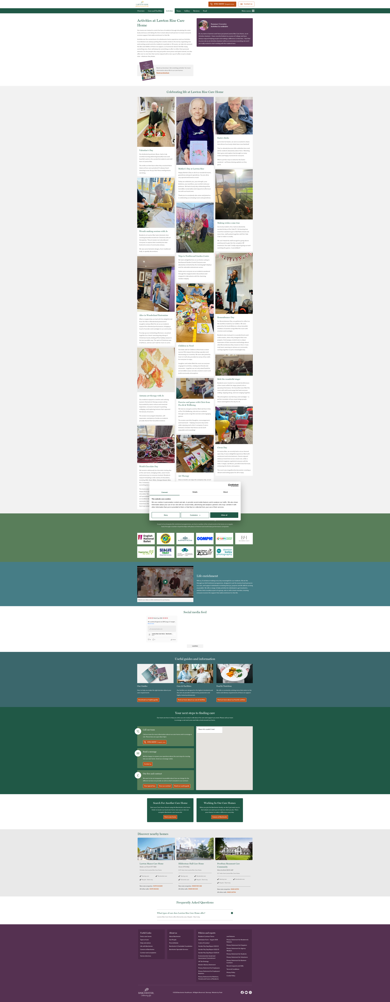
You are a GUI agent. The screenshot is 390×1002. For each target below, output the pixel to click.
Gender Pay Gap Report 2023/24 (208, 952)
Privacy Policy (231, 972)
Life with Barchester (146, 946)
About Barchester (175, 936)
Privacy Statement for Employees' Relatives (209, 972)
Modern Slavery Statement (207, 964)
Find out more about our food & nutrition (231, 700)
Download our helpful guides (148, 700)
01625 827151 (235, 889)
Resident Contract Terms (206, 936)
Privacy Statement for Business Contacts (236, 961)
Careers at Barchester (219, 817)
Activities (169, 11)
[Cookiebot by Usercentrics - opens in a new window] (229, 485)
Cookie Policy (231, 975)
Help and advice (145, 943)
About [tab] (225, 492)
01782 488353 (219, 4)
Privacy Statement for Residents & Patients (237, 941)
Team (178, 11)
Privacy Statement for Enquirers (237, 945)
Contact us (248, 4)
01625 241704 (231, 892)
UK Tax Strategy (203, 961)
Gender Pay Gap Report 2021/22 (208, 946)
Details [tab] (195, 492)
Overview (141, 11)
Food (205, 11)
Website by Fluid (217, 992)
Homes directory (145, 956)
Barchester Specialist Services (178, 949)
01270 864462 (154, 889)
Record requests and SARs (235, 966)
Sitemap (208, 992)
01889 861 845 (193, 889)
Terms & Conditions (233, 969)
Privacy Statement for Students (236, 954)
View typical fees (149, 786)
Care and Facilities (155, 11)
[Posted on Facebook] (174, 634)
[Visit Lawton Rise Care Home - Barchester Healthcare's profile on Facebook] (150, 634)
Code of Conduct (204, 943)
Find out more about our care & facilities (191, 700)
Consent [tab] (164, 492)
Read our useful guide (181, 786)
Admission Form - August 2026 (208, 939)
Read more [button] (151, 623)
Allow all (224, 515)
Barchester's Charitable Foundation (180, 946)
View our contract (165, 786)
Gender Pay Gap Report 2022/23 (208, 949)
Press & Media (173, 943)
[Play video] (165, 582)
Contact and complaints (148, 952)
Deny (166, 515)
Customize (194, 515)
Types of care (144, 939)
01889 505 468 (197, 886)
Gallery (187, 11)
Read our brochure (163, 73)
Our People (172, 939)
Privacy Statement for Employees (209, 968)
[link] (156, 867)
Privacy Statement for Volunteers (237, 957)
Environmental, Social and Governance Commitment (206, 957)
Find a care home (170, 817)
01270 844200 (157, 886)
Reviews (196, 11)
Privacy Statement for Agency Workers (236, 949)
